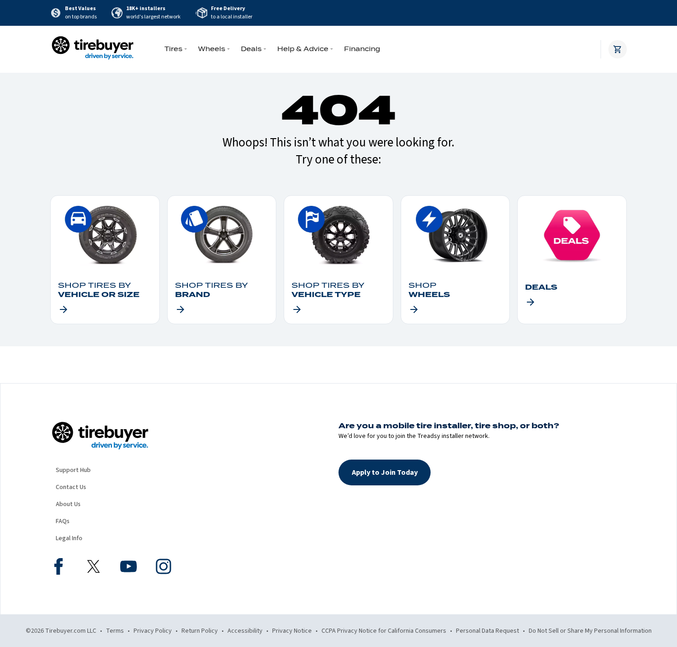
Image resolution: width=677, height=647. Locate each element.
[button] (384, 472)
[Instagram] (163, 567)
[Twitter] (93, 567)
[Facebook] (58, 567)
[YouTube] (128, 567)
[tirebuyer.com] (92, 49)
